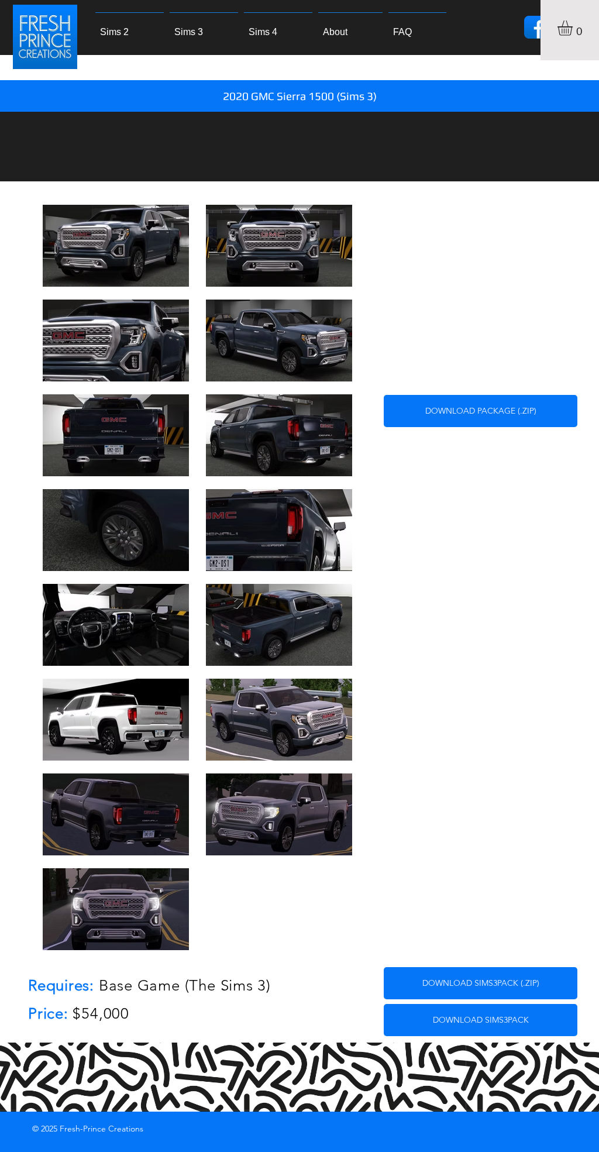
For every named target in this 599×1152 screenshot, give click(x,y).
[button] (573, 28)
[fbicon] (535, 27)
